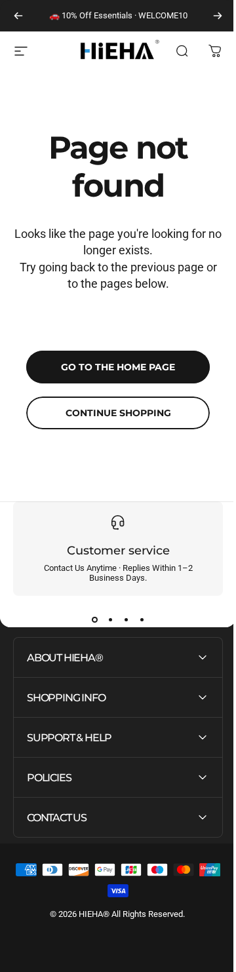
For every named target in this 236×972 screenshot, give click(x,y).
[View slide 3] (126, 619)
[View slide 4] (141, 619)
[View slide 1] (94, 619)
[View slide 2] (110, 619)
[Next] (217, 15)
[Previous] (18, 15)
